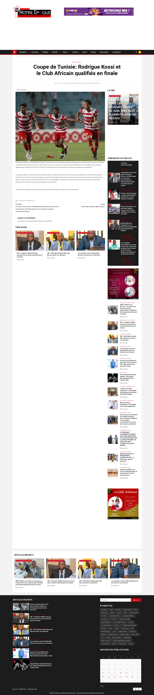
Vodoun (131, 644)
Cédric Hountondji (124, 619)
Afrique (93, 52)
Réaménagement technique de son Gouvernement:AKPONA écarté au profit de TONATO (128, 206)
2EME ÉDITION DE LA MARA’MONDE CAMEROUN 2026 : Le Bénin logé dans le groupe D (127, 457)
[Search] (136, 52)
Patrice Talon (135, 634)
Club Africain (22, 200)
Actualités (22, 52)
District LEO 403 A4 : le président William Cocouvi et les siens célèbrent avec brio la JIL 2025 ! (128, 189)
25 (109, 676)
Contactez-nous (32, 689)
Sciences (75, 52)
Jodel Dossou (125, 628)
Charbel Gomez (134, 612)
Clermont (103, 616)
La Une (26, 233)
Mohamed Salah (124, 634)
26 (115, 676)
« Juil (101, 686)
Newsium (92, 693)
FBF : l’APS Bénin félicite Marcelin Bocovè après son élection (58, 254)
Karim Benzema (105, 631)
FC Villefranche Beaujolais (129, 625)
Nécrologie (130, 386)
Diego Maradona (105, 622)
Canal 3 (119, 612)
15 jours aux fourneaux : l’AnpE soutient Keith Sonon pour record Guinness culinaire (128, 175)
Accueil (14, 689)
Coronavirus (104, 619)
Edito (133, 197)
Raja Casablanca (116, 637)
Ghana (116, 628)
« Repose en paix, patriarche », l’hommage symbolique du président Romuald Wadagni (40, 663)
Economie (35, 52)
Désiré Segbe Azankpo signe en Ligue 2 (93, 205)
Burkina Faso (104, 612)
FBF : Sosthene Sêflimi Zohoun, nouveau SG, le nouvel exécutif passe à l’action (29, 255)
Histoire (123, 217)
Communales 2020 (114, 616)
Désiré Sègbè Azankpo (119, 622)
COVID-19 (114, 619)
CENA (125, 612)
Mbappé (103, 634)
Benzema (118, 609)
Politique (45, 52)
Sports (84, 52)
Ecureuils (130, 622)
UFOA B (114, 644)
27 (120, 676)
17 (103, 673)
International (104, 52)
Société (54, 52)
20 (120, 673)
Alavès (111, 609)
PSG (102, 637)
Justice (123, 218)
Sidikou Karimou (105, 640)
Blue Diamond (127, 609)
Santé (65, 52)
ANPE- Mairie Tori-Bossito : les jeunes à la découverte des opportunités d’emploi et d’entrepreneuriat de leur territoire (128, 309)
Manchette (133, 631)
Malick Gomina (123, 631)
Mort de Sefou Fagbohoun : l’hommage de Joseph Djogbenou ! (128, 404)
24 (103, 676)
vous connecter (29, 221)
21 (126, 673)
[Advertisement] (77, 36)
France (110, 628)
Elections (116, 625)
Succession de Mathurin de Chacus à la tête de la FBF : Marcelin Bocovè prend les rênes (128, 363)
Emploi (133, 302)
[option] (123, 110)
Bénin (112, 612)
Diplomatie (124, 215)
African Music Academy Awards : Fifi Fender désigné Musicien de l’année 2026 (128, 377)
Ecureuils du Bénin (106, 625)
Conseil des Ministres (128, 616)
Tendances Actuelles (127, 170)
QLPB (108, 637)
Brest (135, 609)
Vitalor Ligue (122, 644)
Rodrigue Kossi (30, 200)
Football (103, 628)
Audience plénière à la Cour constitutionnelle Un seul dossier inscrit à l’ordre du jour (128, 472)
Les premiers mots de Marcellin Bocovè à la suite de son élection (89, 254)
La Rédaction (116, 52)
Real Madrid (127, 637)
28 (126, 676)
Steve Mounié (105, 644)
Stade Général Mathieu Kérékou (122, 640)
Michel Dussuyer (113, 634)
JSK (132, 628)
